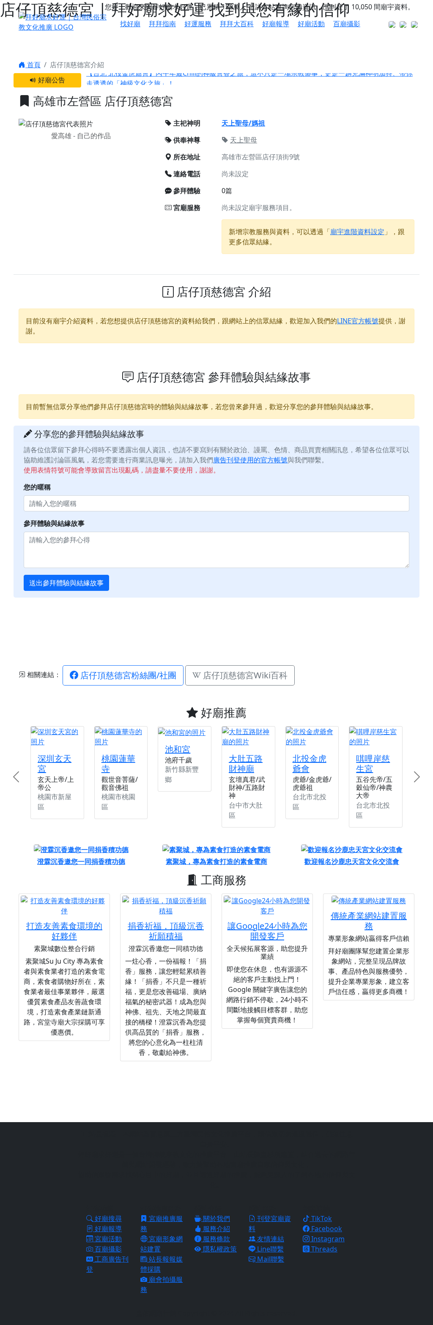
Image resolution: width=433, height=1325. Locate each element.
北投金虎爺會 (309, 763)
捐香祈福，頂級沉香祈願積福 (166, 931)
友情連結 (269, 1238)
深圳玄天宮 (54, 763)
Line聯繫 (269, 1249)
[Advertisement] (224, 630)
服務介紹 (215, 1228)
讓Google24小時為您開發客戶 (267, 931)
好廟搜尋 (107, 1218)
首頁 (33, 64)
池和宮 (177, 749)
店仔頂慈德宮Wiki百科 (244, 675)
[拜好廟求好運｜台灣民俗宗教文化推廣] (64, 21)
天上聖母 (243, 140)
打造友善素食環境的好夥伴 (64, 931)
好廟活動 (311, 23)
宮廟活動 (107, 1238)
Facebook (326, 1228)
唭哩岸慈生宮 (373, 763)
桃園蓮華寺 (118, 763)
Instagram (327, 1238)
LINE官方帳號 (357, 320)
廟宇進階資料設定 (357, 231)
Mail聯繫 (269, 1259)
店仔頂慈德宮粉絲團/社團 (127, 675)
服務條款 (215, 1238)
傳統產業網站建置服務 (369, 921)
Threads (323, 1249)
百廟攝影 (346, 23)
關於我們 (215, 1218)
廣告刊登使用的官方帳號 (250, 459)
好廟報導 (275, 23)
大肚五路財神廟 (246, 763)
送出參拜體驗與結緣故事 (66, 582)
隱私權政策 (219, 1249)
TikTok (321, 1218)
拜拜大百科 (237, 23)
